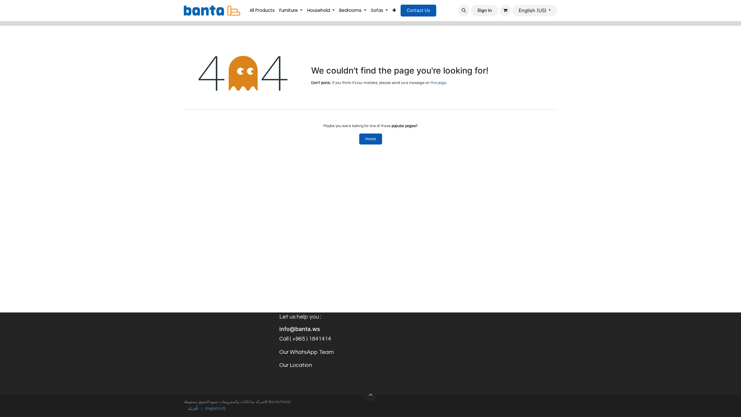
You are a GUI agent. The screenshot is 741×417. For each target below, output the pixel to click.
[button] (463, 10)
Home (370, 138)
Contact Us (418, 10)
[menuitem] (262, 10)
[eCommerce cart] (505, 10)
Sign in (484, 10)
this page (438, 83)
